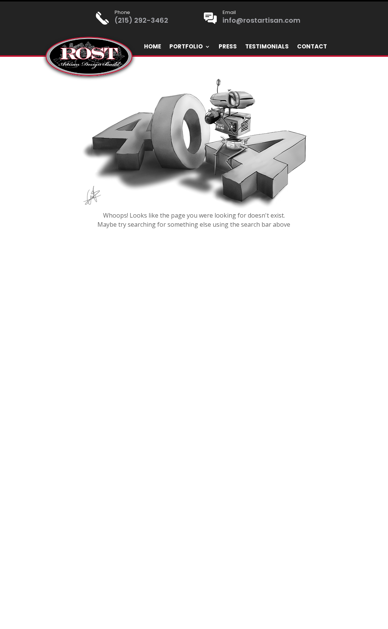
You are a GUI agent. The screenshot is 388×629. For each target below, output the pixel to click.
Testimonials (267, 47)
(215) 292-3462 (141, 20)
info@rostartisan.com (261, 20)
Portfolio (186, 47)
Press (228, 47)
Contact (312, 47)
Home (152, 47)
